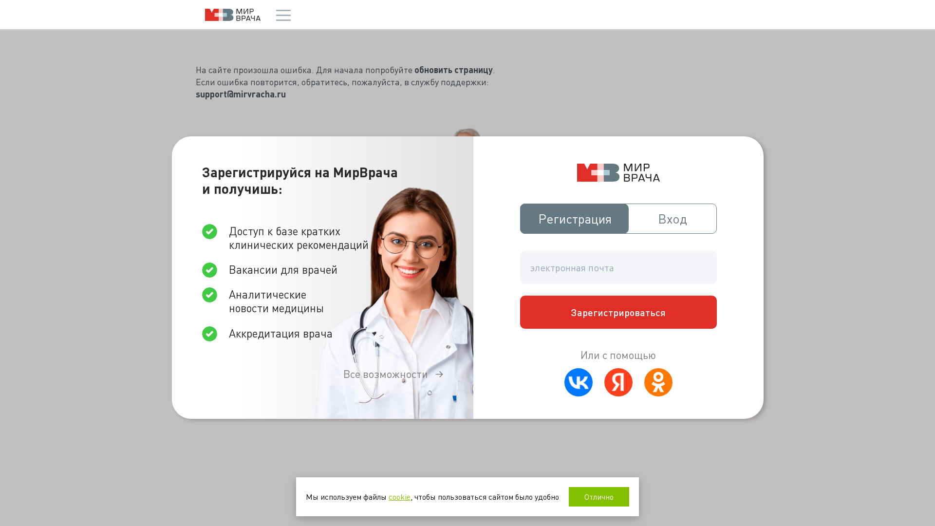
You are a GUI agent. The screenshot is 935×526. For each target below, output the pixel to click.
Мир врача (233, 15)
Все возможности (385, 373)
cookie (400, 496)
